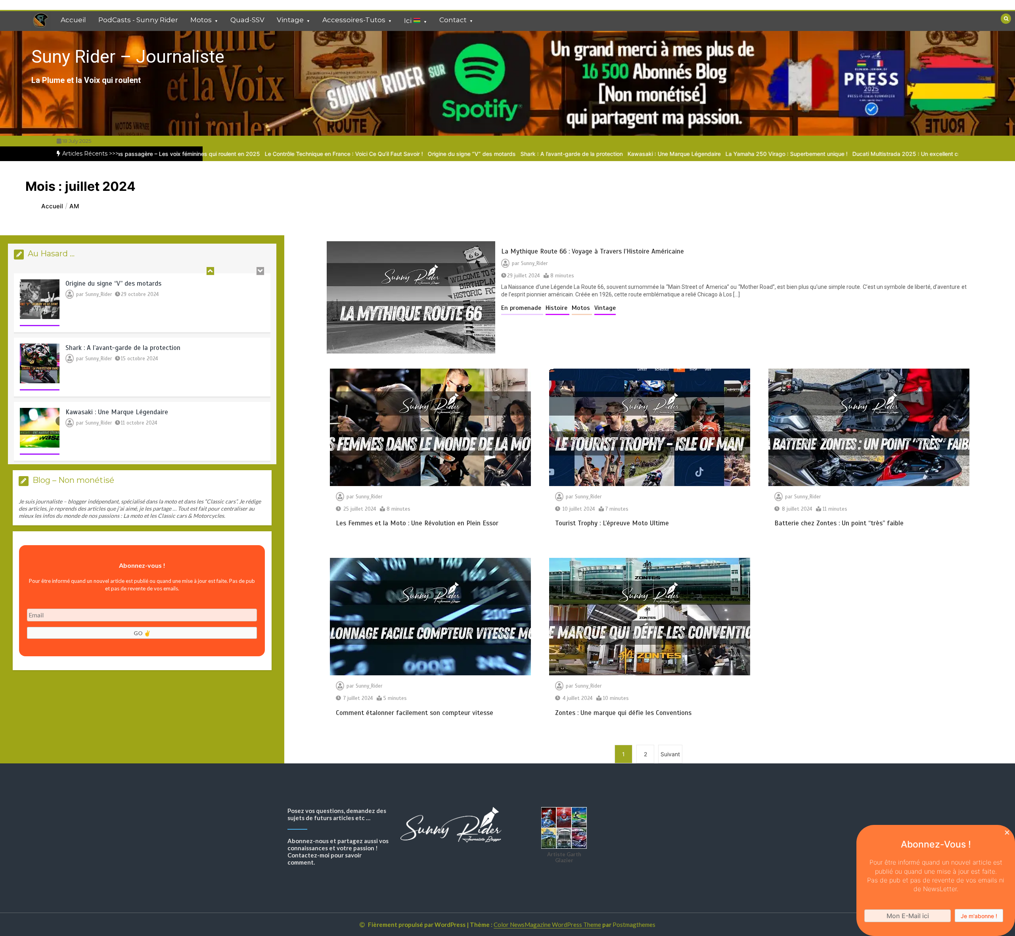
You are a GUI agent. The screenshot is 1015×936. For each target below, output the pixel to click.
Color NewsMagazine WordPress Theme (547, 924)
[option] (124, 154)
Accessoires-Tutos (353, 20)
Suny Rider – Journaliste (127, 56)
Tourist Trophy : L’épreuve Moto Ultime (612, 523)
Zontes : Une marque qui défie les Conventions (623, 713)
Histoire (557, 308)
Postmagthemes (634, 924)
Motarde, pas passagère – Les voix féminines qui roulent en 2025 (127, 153)
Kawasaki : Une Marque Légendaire (628, 153)
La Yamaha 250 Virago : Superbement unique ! (741, 153)
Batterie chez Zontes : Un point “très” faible (839, 523)
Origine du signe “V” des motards (426, 153)
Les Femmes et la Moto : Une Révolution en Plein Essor (417, 523)
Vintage (290, 20)
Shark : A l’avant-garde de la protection (526, 153)
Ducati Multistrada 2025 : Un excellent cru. (863, 153)
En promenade (522, 308)
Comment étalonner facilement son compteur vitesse (414, 713)
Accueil (73, 20)
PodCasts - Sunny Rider (138, 20)
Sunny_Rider (98, 292)
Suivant (670, 754)
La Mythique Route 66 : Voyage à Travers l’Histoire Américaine (592, 251)
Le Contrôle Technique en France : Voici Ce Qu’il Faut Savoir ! (298, 153)
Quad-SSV (247, 20)
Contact (453, 20)
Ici (408, 21)
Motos (201, 20)
